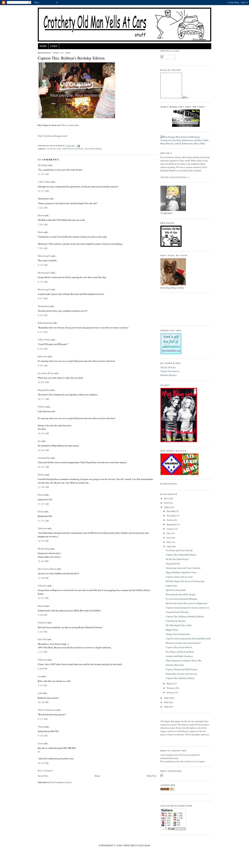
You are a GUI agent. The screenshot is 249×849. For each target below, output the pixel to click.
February (171, 687)
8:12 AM (43, 281)
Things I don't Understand (178, 634)
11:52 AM (43, 520)
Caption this (171, 585)
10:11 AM (43, 398)
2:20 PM (42, 614)
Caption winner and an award (179, 576)
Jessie (40, 743)
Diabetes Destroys (168, 375)
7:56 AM (43, 248)
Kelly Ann (42, 356)
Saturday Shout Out (175, 664)
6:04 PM (42, 668)
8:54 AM (43, 315)
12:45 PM (43, 540)
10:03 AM (43, 382)
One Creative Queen (47, 568)
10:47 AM (43, 466)
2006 (166, 706)
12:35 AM (43, 190)
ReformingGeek (45, 322)
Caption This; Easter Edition (179, 647)
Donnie (41, 474)
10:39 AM (43, 433)
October (170, 519)
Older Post (151, 775)
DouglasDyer (44, 389)
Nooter (41, 494)
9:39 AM (43, 365)
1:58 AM (43, 224)
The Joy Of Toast (168, 367)
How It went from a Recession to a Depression (187, 603)
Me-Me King (44, 548)
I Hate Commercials (47, 709)
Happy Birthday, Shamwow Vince (181, 572)
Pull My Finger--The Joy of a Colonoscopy (185, 581)
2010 (166, 502)
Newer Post (43, 775)
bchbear (41, 406)
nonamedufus (44, 457)
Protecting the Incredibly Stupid (180, 594)
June (169, 537)
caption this (54, 149)
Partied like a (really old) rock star (181, 673)
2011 (166, 498)
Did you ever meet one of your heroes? (183, 642)
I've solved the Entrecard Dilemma (181, 598)
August (170, 528)
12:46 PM (43, 561)
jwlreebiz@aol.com (169, 758)
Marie (40, 232)
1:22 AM (43, 207)
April (169, 546)
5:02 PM (42, 631)
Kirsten (41, 605)
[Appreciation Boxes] (171, 353)
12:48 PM (43, 577)
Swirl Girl (42, 639)
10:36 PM (43, 702)
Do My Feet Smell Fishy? (177, 559)
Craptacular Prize (72, 149)
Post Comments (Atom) (60, 782)
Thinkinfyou (43, 306)
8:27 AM (43, 298)
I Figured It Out (173, 563)
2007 (166, 702)
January (170, 692)
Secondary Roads (46, 373)
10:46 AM (43, 450)
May (169, 542)
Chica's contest (68, 125)
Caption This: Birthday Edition (180, 678)
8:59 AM (43, 348)
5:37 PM (42, 651)
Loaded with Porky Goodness (179, 656)
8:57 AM (43, 331)
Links (53, 46)
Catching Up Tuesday (176, 620)
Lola (40, 693)
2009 (166, 507)
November (172, 515)
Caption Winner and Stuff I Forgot (181, 669)
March (170, 683)
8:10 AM (43, 264)
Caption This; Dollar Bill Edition (181, 554)
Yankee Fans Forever (169, 371)
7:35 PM (42, 685)
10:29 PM (43, 763)
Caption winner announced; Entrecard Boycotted (188, 638)
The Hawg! (43, 165)
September (172, 524)
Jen (39, 440)
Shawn (41, 215)
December (171, 511)
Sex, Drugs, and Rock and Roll (180, 651)
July (169, 533)
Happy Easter (172, 629)
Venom (41, 726)
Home (43, 46)
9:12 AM (43, 718)
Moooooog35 (44, 255)
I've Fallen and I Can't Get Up (179, 550)
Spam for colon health (176, 589)
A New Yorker (44, 181)
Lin (39, 676)
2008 (166, 697)
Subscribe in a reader (169, 50)
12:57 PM (43, 598)
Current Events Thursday (177, 612)
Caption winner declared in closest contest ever (187, 607)
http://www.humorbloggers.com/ (52, 135)
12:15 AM (43, 174)
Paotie (41, 511)
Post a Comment (45, 770)
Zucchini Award (93, 149)
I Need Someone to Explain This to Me (183, 660)
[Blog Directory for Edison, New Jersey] (167, 789)
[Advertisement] (175, 309)
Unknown (42, 528)
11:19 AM (43, 487)
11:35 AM (43, 503)
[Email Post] (77, 146)
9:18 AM (43, 735)
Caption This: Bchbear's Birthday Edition (71, 58)
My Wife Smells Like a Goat (179, 625)
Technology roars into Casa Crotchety (183, 567)
